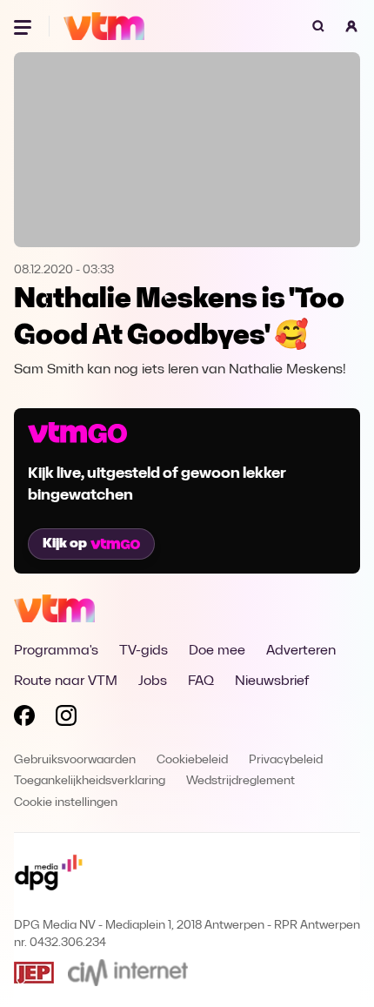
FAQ (201, 681)
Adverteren (301, 651)
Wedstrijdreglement (240, 781)
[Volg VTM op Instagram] (66, 719)
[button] (351, 26)
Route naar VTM (65, 681)
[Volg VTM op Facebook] (24, 719)
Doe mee (217, 651)
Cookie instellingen (65, 802)
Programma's (56, 651)
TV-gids (143, 651)
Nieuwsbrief (272, 681)
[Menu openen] (24, 26)
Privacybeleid (286, 760)
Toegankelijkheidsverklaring (89, 781)
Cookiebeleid (192, 760)
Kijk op (65, 544)
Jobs (152, 681)
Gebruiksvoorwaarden (75, 760)
